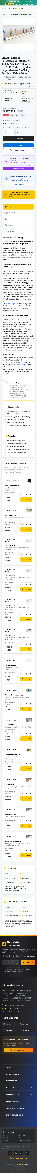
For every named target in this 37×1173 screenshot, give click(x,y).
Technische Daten (12, 213)
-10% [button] (5, 115)
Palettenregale (14, 320)
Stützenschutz (10, 665)
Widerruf (5, 1140)
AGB (4, 1135)
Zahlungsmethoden (24, 1140)
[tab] (18, 194)
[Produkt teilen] (33, 86)
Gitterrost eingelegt (13, 841)
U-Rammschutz (11, 515)
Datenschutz (16, 969)
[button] (15, 54)
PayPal (20, 145)
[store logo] (13, 8)
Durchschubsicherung (14, 695)
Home (3, 14)
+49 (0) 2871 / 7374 (11, 1008)
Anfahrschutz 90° (12, 486)
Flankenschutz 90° (12, 754)
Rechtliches (10, 231)
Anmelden (26, 963)
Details (9, 206)
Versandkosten (11, 219)
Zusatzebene (10, 545)
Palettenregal (7, 241)
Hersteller (10, 225)
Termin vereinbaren (17, 1050)
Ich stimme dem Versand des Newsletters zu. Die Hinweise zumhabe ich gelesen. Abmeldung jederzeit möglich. (19, 969)
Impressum (22, 1135)
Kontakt (5, 1138)
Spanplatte (9, 725)
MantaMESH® (10, 814)
